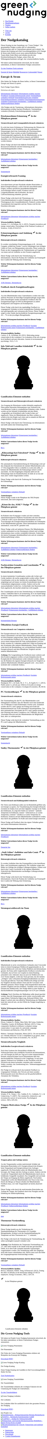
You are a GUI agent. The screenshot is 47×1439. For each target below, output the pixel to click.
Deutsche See (5, 847)
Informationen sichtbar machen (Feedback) (15, 326)
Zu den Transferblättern (9, 1392)
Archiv (7, 33)
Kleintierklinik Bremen (9, 621)
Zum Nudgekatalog (7, 1376)
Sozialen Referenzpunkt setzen (19, 96)
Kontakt (8, 35)
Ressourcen (24, 72)
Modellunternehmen (12, 23)
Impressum (9, 1430)
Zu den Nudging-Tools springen (12, 68)
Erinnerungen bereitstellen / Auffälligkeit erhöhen (25, 101)
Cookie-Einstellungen (12, 1436)
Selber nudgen (10, 27)
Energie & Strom (7, 72)
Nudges (8, 25)
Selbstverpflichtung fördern (10, 103)
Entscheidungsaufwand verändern (26, 98)
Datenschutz (9, 1432)
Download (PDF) (7, 1359)
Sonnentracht (5, 172)
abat (2, 1216)
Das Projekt (9, 21)
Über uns (8, 31)
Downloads (9, 1434)
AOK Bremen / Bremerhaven (11, 283)
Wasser (39, 72)
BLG (2, 448)
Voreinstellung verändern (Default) (13, 492)
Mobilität (16, 72)
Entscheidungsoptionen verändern (12, 100)
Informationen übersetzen (9, 94)
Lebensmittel (32, 72)
